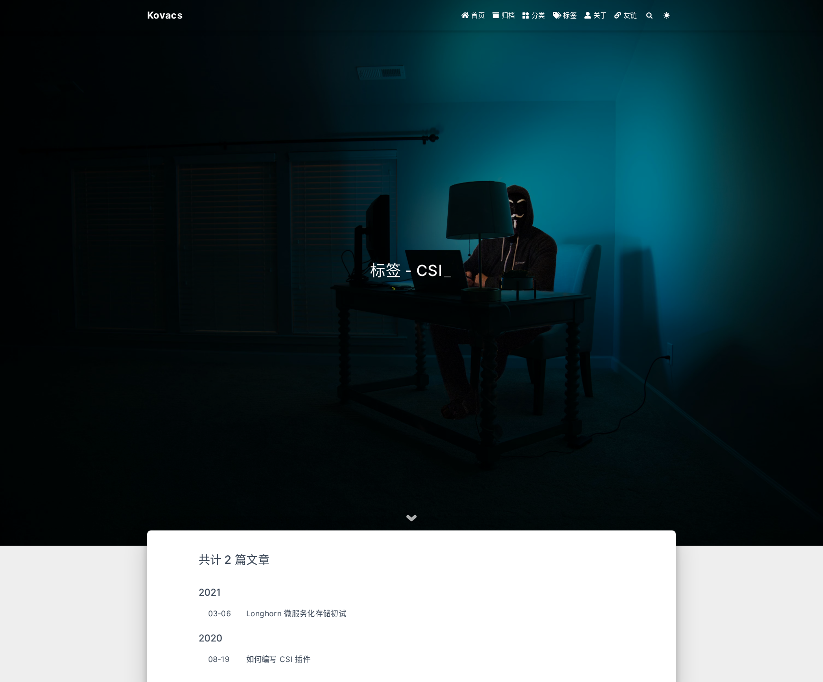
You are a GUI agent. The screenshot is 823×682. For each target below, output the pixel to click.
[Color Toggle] (667, 15)
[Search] (650, 15)
